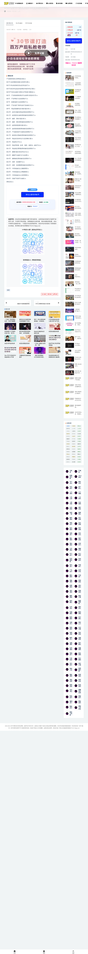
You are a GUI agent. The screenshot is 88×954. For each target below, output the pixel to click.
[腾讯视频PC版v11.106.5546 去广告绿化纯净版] (69, 407)
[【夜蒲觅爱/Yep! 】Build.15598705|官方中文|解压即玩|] (69, 311)
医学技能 (68, 437)
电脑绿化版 (68, 452)
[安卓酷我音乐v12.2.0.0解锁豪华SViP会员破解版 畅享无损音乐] (69, 203)
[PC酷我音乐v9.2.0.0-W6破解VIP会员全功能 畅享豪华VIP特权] (69, 400)
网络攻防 (68, 457)
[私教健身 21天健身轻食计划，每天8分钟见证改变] (10, 328)
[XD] (5, 11)
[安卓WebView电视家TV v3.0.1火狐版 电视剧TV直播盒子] (69, 276)
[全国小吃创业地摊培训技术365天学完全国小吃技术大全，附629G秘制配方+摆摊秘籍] (69, 386)
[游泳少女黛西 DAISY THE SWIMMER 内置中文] (69, 304)
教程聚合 (73, 447)
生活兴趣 (19, 29)
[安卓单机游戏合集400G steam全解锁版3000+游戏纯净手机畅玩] (69, 298)
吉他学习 (73, 437)
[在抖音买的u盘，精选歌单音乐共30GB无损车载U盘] (69, 415)
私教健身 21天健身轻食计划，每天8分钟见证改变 (10, 333)
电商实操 (79, 449)
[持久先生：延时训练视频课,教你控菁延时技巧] (69, 208)
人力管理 (73, 429)
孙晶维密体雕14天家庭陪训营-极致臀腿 (54, 357)
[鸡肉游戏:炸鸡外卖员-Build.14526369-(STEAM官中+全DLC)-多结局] (69, 187)
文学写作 (79, 447)
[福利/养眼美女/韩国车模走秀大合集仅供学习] (69, 393)
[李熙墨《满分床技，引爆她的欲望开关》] (69, 242)
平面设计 (68, 442)
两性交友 (79, 426)
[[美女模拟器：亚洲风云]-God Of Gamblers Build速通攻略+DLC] (69, 173)
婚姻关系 (68, 439)
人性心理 (68, 431)
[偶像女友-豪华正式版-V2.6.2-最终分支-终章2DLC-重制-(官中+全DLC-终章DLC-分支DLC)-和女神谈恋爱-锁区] (69, 180)
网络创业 (73, 454)
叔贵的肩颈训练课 (24, 343)
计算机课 (79, 460)
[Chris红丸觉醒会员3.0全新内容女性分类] (69, 360)
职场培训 (79, 457)
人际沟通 (73, 431)
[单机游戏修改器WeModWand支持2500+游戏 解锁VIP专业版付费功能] (69, 249)
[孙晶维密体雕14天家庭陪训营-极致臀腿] (54, 350)
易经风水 (68, 449)
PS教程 (73, 426)
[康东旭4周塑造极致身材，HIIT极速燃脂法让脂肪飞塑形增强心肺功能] (25, 329)
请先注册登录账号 (32, 194)
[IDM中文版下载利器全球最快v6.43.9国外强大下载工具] (69, 318)
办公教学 (79, 434)
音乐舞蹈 (73, 462)
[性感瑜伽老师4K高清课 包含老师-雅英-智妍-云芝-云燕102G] (69, 263)
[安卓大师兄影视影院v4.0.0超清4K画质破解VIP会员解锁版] (69, 353)
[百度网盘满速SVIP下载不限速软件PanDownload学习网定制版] (69, 92)
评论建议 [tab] (20, 23)
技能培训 (73, 444)
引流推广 (79, 442)
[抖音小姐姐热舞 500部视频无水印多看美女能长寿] (69, 215)
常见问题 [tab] (29, 23)
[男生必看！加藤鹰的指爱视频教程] (69, 125)
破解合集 (79, 452)
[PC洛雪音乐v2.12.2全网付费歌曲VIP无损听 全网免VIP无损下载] (69, 290)
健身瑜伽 (9, 11)
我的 (44, 952)
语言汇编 (68, 462)
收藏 (44, 294)
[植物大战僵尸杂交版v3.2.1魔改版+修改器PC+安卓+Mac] (69, 380)
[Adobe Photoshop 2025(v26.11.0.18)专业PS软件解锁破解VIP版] (69, 256)
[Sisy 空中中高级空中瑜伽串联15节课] (10, 350)
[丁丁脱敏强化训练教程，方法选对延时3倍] (69, 99)
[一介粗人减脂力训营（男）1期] (40, 339)
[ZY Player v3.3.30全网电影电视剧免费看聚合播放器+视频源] (69, 345)
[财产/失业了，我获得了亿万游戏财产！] (69, 338)
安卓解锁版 (79, 439)
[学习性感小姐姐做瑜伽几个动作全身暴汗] (69, 228)
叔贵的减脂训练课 (54, 331)
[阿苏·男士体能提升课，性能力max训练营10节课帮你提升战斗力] (69, 372)
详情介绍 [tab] (10, 23)
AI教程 (68, 426)
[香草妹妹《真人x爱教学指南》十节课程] (69, 284)
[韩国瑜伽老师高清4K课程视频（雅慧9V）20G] (69, 270)
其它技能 (73, 434)
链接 (56, 294)
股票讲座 (68, 460)
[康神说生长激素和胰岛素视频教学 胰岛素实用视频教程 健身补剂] (25, 313)
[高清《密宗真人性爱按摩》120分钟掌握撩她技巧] (69, 112)
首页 (14, 29)
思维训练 (68, 444)
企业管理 (79, 431)
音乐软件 (79, 462)
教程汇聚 (68, 447)
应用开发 (73, 442)
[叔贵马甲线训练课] (10, 338)
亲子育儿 (68, 429)
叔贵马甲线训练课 (10, 343)
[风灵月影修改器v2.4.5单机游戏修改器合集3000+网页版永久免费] (69, 140)
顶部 (73, 952)
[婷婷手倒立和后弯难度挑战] (54, 338)
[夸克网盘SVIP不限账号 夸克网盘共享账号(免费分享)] (69, 106)
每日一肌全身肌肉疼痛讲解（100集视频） (39, 321)
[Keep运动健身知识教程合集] (40, 326)
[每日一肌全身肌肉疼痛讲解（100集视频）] (40, 313)
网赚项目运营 (73, 457)
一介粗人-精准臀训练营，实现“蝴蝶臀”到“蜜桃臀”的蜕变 (10, 321)
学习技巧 (73, 439)
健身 (8, 290)
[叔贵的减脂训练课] (54, 327)
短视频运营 (73, 452)
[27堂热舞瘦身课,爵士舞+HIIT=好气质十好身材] (54, 314)
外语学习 (79, 437)
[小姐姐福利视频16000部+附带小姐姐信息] (69, 84)
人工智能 (79, 429)
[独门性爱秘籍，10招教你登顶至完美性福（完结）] (69, 324)
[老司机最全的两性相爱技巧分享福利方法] (69, 152)
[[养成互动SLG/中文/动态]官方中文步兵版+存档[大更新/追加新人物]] (69, 221)
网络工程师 (79, 454)
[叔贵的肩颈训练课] (25, 339)
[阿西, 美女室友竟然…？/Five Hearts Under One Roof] (69, 365)
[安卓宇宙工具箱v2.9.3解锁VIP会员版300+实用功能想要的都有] (69, 332)
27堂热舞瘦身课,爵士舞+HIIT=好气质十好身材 (54, 321)
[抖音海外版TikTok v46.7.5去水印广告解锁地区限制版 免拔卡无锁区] (69, 78)
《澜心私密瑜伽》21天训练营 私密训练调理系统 (39, 357)
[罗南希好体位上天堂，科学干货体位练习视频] (69, 146)
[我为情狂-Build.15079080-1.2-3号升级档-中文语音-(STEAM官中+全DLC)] (69, 235)
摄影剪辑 (79, 444)
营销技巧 (73, 460)
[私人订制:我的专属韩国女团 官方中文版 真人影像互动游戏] (69, 160)
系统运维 (68, 454)
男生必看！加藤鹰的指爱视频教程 (78, 126)
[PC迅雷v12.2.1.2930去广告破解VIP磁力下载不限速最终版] (69, 167)
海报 (50, 294)
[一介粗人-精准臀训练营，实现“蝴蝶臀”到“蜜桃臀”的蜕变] (10, 315)
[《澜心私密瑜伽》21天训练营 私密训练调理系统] (40, 351)
